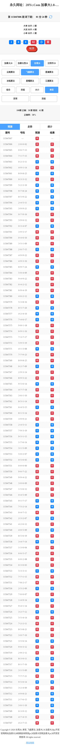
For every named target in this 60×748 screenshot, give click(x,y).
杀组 (23, 90)
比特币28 (52, 63)
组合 (8, 90)
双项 (15, 99)
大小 (37, 90)
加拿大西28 (23, 63)
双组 (44, 99)
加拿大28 (8, 63)
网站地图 (30, 743)
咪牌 (31, 48)
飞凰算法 (30, 72)
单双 (52, 90)
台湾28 (37, 63)
